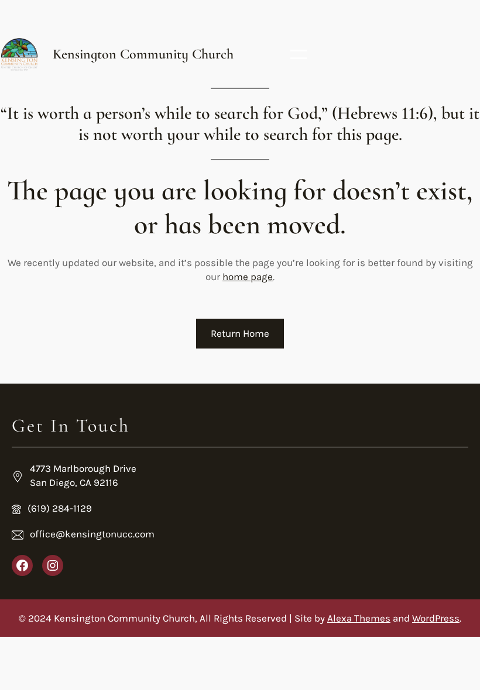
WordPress (436, 618)
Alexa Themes (358, 618)
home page (247, 276)
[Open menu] (298, 54)
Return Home (240, 333)
